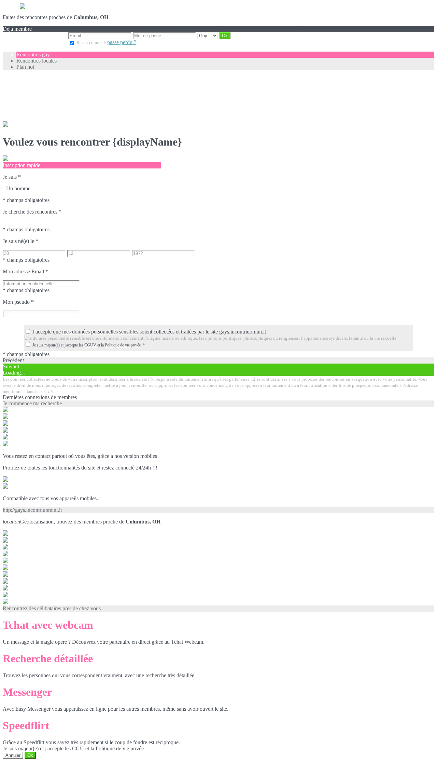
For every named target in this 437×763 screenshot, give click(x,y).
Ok (30, 755)
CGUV (90, 345)
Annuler (12, 755)
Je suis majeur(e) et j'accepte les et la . (88, 345)
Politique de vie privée (123, 345)
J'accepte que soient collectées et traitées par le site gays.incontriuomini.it (149, 332)
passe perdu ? (121, 42)
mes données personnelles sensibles (100, 332)
